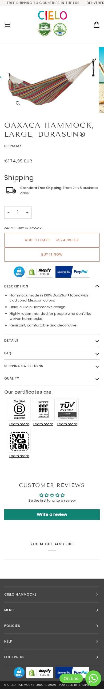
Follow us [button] (14, 657)
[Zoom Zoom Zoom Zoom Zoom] (52, 80)
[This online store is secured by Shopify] (39, 272)
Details (11, 340)
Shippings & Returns (23, 366)
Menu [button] (9, 610)
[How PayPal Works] (72, 272)
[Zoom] (17, 103)
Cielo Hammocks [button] (20, 594)
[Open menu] (12, 24)
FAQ (7, 353)
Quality (11, 378)
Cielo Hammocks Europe (27, 685)
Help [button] (8, 641)
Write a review (52, 514)
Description (16, 286)
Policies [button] (12, 625)
